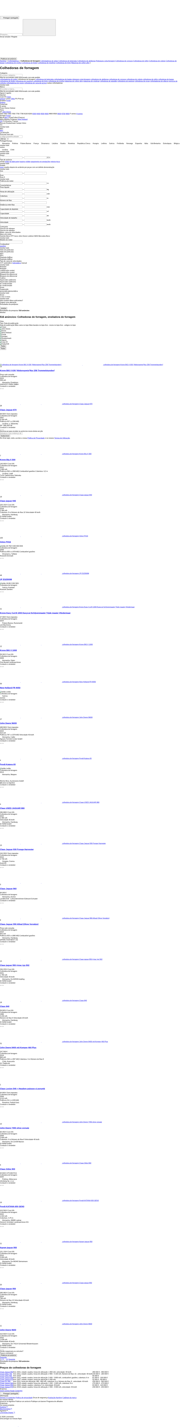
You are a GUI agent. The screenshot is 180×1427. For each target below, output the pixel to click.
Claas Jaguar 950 (6, 1372)
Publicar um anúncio (8, 1355)
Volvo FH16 (5, 542)
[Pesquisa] (39, 27)
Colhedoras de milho (141, 61)
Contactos (18, 1391)
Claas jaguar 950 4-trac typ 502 (14, 965)
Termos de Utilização (62, 438)
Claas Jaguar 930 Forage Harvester (17, 849)
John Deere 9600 (8, 1330)
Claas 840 (4, 1006)
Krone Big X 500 (7, 460)
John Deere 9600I (8, 723)
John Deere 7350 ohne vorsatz (14, 1128)
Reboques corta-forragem (105, 61)
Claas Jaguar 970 (6, 1387)
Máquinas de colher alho (80, 63)
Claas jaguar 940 (8, 501)
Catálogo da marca (69, 1398)
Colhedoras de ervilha (13, 63)
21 (7, 1359)
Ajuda (12, 1391)
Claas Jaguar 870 (8, 410)
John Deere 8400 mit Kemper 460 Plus (18, 1047)
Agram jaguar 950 (8, 1247)
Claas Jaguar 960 (8, 889)
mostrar (3, 308)
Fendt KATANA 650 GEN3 (12, 1206)
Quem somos (5, 1391)
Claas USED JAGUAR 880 (12, 808)
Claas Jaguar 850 (6, 1385)
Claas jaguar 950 (8, 1289)
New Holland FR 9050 (10, 688)
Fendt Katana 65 (8, 764)
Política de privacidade (24, 1398)
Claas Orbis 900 (7, 1169)
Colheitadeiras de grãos (49, 61)
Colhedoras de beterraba (67, 61)
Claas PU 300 (5, 1381)
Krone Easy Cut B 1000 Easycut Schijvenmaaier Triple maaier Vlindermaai (35, 613)
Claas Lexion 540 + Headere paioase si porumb (22, 1089)
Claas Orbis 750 (6, 1374)
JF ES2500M (6, 579)
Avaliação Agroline (55, 1398)
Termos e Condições (7, 1398)
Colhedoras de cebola (157, 61)
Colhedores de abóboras (86, 61)
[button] (90, 48)
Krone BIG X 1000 (8, 650)
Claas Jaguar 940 (6, 1378)
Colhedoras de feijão (29, 63)
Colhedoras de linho (63, 63)
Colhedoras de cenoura (124, 61)
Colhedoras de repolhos (46, 63)
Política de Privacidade (36, 438)
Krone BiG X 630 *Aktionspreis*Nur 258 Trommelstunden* (27, 370)
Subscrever (5, 436)
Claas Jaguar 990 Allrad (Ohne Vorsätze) (19, 924)
